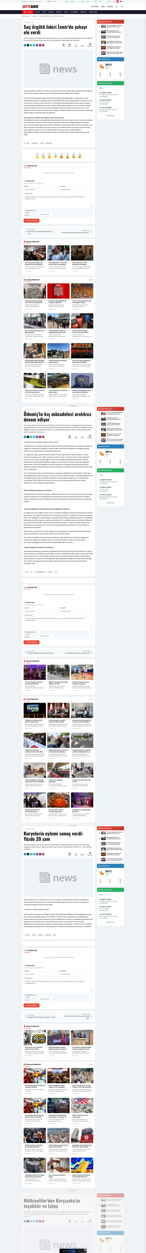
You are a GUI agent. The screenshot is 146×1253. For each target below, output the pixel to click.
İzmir (27, 143)
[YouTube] (117, 1)
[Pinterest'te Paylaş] (40, 45)
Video (103, 6)
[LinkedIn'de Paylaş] (37, 45)
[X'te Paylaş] (28, 45)
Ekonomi (59, 12)
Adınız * (27, 186)
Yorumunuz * (29, 193)
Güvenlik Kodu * (31, 210)
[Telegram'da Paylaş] (34, 45)
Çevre (66, 12)
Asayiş (34, 16)
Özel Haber (74, 12)
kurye (33, 935)
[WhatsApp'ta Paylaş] (31, 45)
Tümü (90, 280)
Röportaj (83, 12)
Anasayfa (29, 12)
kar (27, 572)
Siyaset (50, 12)
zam (54, 935)
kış (31, 572)
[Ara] (116, 6)
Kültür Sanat (93, 12)
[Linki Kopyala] (43, 45)
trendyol (48, 935)
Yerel (44, 12)
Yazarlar (110, 6)
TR (122, 1)
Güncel (37, 12)
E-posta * (63, 186)
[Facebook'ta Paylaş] (25, 45)
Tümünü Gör (110, 115)
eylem (28, 935)
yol (56, 572)
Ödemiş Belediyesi (40, 572)
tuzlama (50, 572)
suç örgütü (49, 143)
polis (41, 143)
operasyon (35, 143)
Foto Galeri (95, 6)
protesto (40, 935)
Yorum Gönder (32, 221)
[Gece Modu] (122, 6)
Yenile (27, 215)
